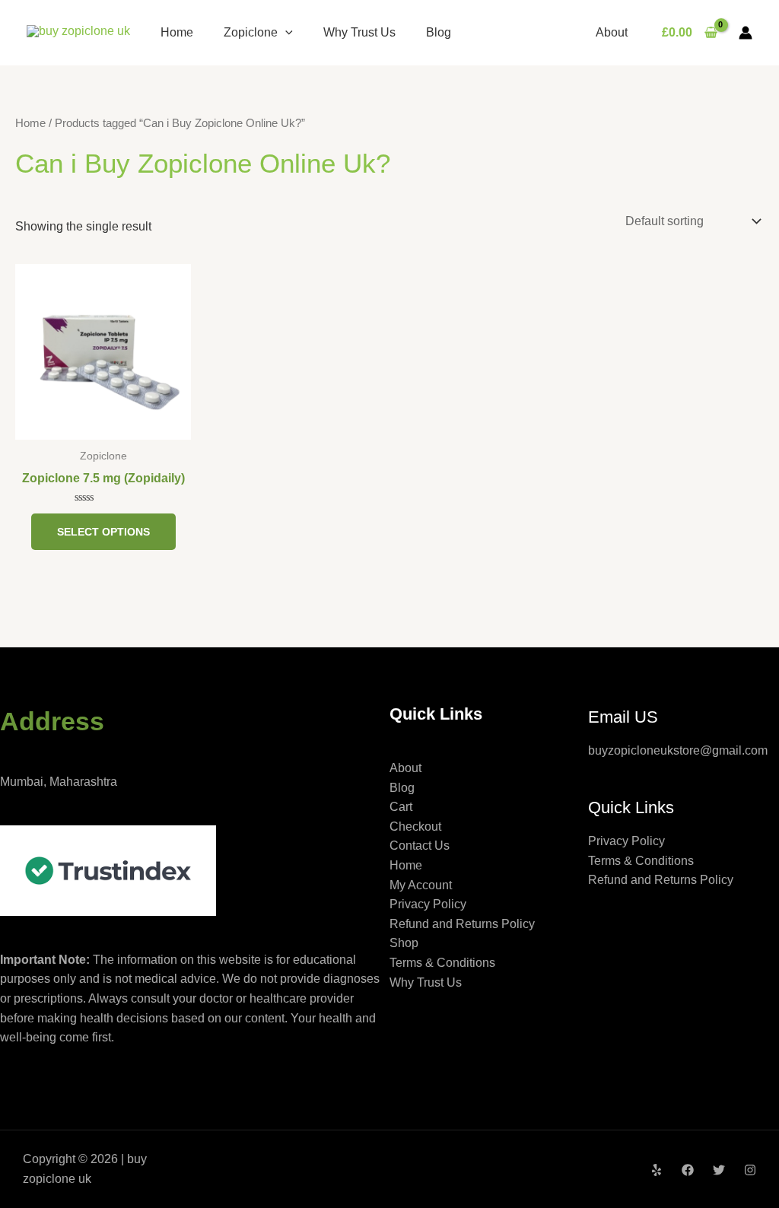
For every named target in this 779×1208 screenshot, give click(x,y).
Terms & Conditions (442, 962)
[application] (285, 32)
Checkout (415, 826)
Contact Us (420, 845)
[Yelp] (656, 1170)
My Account (421, 885)
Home (177, 32)
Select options (103, 532)
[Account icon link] (745, 33)
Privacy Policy (428, 904)
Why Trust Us (359, 32)
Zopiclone (251, 32)
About (612, 32)
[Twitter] (719, 1170)
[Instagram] (750, 1170)
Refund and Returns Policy (462, 923)
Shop (404, 942)
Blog (438, 32)
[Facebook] (688, 1170)
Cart (401, 806)
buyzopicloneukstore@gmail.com (678, 750)
